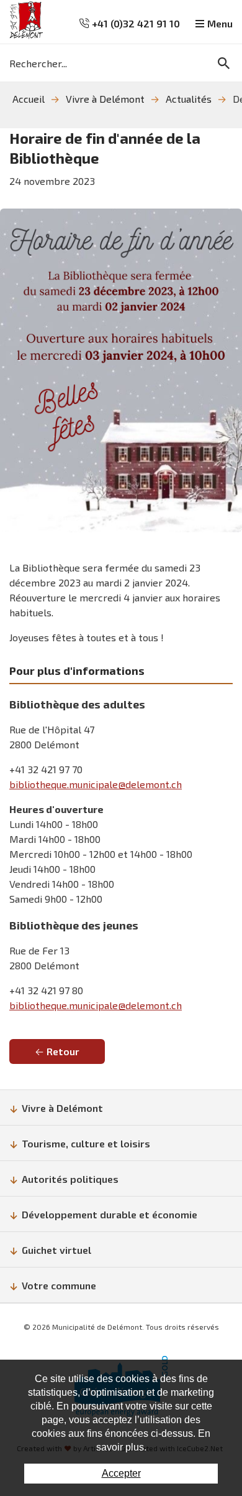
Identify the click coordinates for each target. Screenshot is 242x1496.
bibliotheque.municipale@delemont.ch (95, 784)
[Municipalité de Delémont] (26, 20)
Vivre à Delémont (105, 99)
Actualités (189, 99)
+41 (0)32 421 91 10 (134, 23)
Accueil (28, 99)
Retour (63, 1051)
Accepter (121, 1473)
